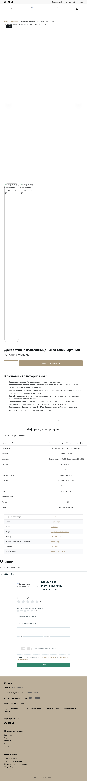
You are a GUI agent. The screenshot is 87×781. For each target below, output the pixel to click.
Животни (54, 527)
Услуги (7, 738)
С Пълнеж (55, 547)
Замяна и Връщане (12, 758)
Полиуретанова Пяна (59, 552)
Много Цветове (57, 522)
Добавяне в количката (51, 363)
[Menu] (7, 9)
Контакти (8, 735)
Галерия (7, 741)
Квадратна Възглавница (60, 532)
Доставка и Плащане (13, 761)
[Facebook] (5, 2)
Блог (6, 743)
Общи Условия (10, 767)
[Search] (12, 9)
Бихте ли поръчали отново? (27, 623)
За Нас (7, 746)
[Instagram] (9, 2)
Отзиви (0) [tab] (62, 420)
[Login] (72, 9)
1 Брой (53, 517)
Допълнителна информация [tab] (43, 420)
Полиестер (55, 542)
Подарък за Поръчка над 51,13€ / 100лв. (67, 2)
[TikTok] (12, 2)
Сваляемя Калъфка (58, 537)
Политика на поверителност (16, 764)
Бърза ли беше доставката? (27, 616)
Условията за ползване (48, 657)
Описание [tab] (25, 420)
